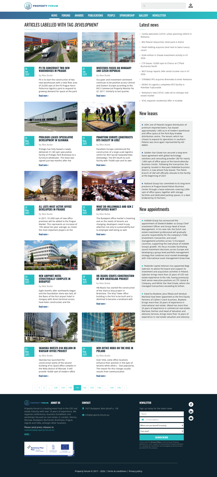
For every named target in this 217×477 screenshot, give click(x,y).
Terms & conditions (117, 471)
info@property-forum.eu (97, 415)
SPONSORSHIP (127, 15)
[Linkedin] (191, 411)
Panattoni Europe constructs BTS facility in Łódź (114, 138)
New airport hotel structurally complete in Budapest (54, 278)
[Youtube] (191, 418)
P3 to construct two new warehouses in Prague (54, 69)
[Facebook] (191, 404)
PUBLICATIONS (95, 15)
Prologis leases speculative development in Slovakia (56, 138)
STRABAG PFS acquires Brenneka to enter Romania (167, 79)
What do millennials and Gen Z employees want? (114, 208)
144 (112, 387)
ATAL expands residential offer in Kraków (162, 100)
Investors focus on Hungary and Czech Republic (113, 69)
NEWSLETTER (159, 15)
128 (55, 387)
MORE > (27, 434)
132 (84, 387)
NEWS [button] (54, 15)
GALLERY (143, 15)
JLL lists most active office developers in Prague (55, 208)
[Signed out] (191, 7)
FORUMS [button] (66, 15)
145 (119, 387)
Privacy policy (135, 471)
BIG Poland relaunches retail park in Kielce (163, 42)
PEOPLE (111, 15)
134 (99, 387)
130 (70, 387)
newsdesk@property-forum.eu (39, 430)
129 (63, 387)
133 (92, 387)
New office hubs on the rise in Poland (114, 349)
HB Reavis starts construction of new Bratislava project (115, 277)
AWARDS (79, 15)
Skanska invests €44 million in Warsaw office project (57, 349)
